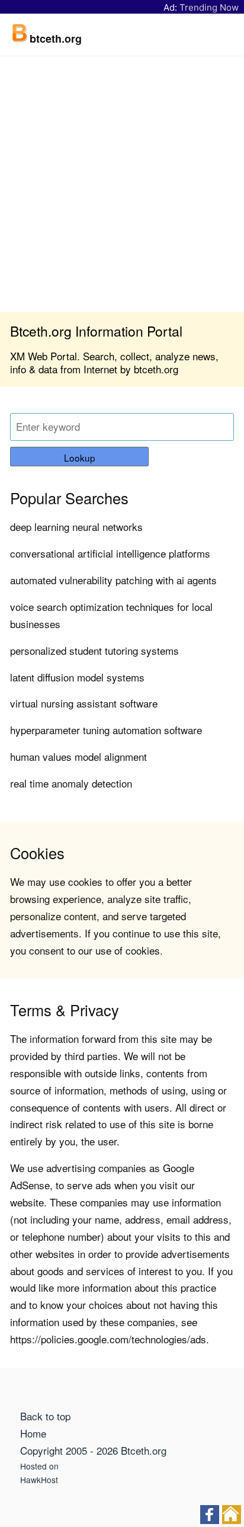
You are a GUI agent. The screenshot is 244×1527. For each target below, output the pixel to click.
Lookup (79, 457)
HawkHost (39, 1480)
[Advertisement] (122, 184)
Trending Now (209, 7)
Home (33, 1433)
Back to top (45, 1415)
